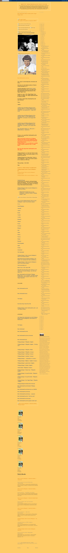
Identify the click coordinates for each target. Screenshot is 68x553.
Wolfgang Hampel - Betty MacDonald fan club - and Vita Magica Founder (28, 308)
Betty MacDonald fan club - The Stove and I (26, 396)
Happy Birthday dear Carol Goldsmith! (44, 176)
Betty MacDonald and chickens (45, 263)
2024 (41, 25)
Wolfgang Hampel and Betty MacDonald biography (45, 124)
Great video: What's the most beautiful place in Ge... (45, 47)
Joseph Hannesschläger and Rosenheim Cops (44, 167)
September (42, 34)
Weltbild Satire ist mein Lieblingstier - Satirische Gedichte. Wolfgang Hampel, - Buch (28, 193)
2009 (41, 329)
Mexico (19, 234)
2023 (41, 26)
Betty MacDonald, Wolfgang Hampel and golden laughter (45, 289)
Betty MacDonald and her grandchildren (44, 64)
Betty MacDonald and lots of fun (45, 308)
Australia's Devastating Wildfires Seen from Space (45, 298)
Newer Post (19, 547)
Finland (19, 221)
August (42, 35)
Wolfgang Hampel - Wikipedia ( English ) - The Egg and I (28, 345)
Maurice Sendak (32, 88)
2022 (41, 28)
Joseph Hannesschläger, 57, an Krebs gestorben (45, 169)
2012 (41, 325)
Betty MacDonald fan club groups (24, 398)
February (42, 43)
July (42, 37)
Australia (19, 208)
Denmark (19, 219)
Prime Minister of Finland (44, 103)
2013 (41, 324)
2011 (41, 326)
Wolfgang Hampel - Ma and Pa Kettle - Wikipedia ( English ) (27, 374)
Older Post (36, 547)
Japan (19, 232)
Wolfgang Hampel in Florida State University (26, 383)
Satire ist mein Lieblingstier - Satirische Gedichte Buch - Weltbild (28, 498)
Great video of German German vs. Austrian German (45, 120)
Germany (19, 225)
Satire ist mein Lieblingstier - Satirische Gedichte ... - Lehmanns (27, 509)
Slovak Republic (21, 243)
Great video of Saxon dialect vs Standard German (45, 165)
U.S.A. (19, 204)
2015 (41, 321)
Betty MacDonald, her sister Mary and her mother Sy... (45, 105)
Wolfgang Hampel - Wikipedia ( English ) (26, 342)
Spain (19, 245)
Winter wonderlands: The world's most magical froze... (45, 282)
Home (28, 547)
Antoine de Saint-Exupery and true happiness (45, 202)
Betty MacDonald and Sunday (45, 93)
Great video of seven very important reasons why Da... (45, 205)
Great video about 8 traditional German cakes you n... (45, 70)
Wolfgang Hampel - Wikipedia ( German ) (26, 352)
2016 (41, 320)
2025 (41, 24)
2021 (41, 29)
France (19, 223)
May (42, 39)
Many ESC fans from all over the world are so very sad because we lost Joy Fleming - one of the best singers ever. (27, 271)
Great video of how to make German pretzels (44, 256)
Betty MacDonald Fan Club (34, 4)
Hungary (19, 228)
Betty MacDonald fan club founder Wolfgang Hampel (26, 386)
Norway (19, 236)
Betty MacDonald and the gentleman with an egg (44, 62)
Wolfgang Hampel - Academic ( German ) (26, 356)
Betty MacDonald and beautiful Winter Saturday (45, 285)
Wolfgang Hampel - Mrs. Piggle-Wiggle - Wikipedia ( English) (27, 381)
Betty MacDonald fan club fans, (23, 78)
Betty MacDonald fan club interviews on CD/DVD (27, 389)
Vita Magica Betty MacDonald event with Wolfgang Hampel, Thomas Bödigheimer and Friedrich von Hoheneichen (27, 318)
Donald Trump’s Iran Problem (45, 262)
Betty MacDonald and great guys (45, 227)
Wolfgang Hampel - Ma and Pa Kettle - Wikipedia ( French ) (27, 377)
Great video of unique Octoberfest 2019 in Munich (45, 234)
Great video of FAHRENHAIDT (45, 280)
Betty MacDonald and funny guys (45, 111)
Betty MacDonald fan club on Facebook (25, 335)
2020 (41, 30)
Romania (19, 241)
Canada (19, 215)
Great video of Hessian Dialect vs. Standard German (45, 122)
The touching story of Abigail (45, 136)
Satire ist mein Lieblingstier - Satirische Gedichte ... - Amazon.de (27, 479)
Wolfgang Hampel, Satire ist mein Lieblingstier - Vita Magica (27, 519)
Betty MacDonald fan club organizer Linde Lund (27, 400)
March (42, 42)
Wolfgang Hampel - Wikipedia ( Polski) (26, 349)
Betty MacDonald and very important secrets (44, 118)
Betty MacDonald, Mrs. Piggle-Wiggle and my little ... (45, 107)
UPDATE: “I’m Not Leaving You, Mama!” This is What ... (45, 314)
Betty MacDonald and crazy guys (45, 59)
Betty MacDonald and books (45, 184)
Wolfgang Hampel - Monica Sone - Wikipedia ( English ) (27, 370)
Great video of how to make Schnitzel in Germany (44, 236)
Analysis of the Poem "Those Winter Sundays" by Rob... (45, 195)
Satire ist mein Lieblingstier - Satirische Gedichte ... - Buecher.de (27, 489)
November (42, 33)
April (42, 41)
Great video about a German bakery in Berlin (45, 101)
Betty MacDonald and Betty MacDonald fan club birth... (45, 74)
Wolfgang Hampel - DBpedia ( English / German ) (27, 360)
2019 (41, 316)
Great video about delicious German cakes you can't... (45, 82)
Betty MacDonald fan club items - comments (26, 394)
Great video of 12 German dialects (45, 203)
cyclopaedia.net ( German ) (31, 358)
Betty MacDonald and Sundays (45, 97)
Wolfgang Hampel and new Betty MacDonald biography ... (45, 143)
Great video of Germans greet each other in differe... (45, 135)
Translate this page (21, 180)
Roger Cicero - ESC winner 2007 (24, 267)
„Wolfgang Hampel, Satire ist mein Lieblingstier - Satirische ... (27, 529)
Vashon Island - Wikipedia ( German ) (25, 367)
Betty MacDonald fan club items (24, 391)
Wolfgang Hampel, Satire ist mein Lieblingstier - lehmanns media (26, 173)
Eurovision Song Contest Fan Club (24, 303)
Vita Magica (20, 298)
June (42, 38)
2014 (41, 322)
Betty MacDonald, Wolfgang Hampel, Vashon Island (45, 154)
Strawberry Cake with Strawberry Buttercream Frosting (45, 310)
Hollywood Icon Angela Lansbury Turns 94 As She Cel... (45, 172)
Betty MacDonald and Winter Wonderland (45, 267)
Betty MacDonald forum (23, 339)
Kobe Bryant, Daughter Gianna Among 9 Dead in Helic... (45, 72)
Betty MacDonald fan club (23, 288)
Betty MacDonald (21, 329)
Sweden (19, 247)
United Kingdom (21, 206)
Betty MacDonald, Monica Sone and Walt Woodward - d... (45, 260)
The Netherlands (21, 252)
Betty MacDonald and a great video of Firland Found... (45, 51)
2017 (41, 318)
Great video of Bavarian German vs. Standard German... (45, 199)
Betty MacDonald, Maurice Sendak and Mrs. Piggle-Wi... (45, 79)
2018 (41, 317)
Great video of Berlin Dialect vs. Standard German (45, 138)
